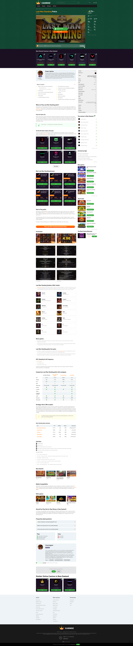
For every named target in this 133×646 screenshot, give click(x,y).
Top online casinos (39, 610)
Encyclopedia (38, 619)
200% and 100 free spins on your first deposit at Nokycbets (92, 234)
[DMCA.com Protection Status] (65, 638)
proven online (38, 109)
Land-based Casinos (56, 610)
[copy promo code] (42, 62)
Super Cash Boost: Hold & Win (91, 172)
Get (94, 236)
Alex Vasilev (44, 562)
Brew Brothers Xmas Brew (41, 427)
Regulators (55, 615)
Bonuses (49, 6)
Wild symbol (39, 287)
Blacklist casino (39, 601)
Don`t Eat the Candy (55, 375)
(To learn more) (73, 644)
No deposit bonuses (39, 614)
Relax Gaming (59, 503)
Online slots (38, 607)
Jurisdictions (55, 614)
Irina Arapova (40, 78)
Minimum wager (66, 178)
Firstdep (38, 178)
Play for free (91, 170)
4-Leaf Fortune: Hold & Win (91, 223)
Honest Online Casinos (40, 608)
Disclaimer (72, 601)
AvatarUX (37, 503)
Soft (53, 612)
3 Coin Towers (89, 200)
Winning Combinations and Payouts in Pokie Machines (87, 156)
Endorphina (88, 201)
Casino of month (56, 599)
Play (40, 64)
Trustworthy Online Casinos (41, 605)
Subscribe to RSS (66, 641)
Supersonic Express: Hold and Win (91, 167)
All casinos (56, 166)
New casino (38, 599)
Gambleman (88, 206)
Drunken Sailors (39, 434)
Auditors (54, 617)
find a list (46, 133)
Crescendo (72, 375)
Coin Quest (38, 432)
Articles (54, 6)
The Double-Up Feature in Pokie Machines (85, 159)
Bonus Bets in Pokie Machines (83, 153)
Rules (37, 612)
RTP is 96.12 (39, 361)
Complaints (55, 608)
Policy (71, 603)
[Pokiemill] (95, 73)
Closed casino (38, 603)
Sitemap (54, 619)
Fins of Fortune (63, 375)
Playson (68, 504)
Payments (54, 601)
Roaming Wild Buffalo (90, 178)
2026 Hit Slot (89, 217)
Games (43, 6)
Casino (38, 6)
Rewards (37, 615)
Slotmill (37, 478)
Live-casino (55, 607)
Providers (37, 617)
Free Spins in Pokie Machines (83, 155)
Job (70, 605)
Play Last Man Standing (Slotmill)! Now (55, 226)
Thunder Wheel (39, 436)
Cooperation (72, 599)
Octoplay (88, 168)
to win (46, 212)
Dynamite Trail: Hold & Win (91, 189)
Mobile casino (55, 605)
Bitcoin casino (55, 603)
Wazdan (47, 503)
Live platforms (55, 621)
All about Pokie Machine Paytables (84, 158)
